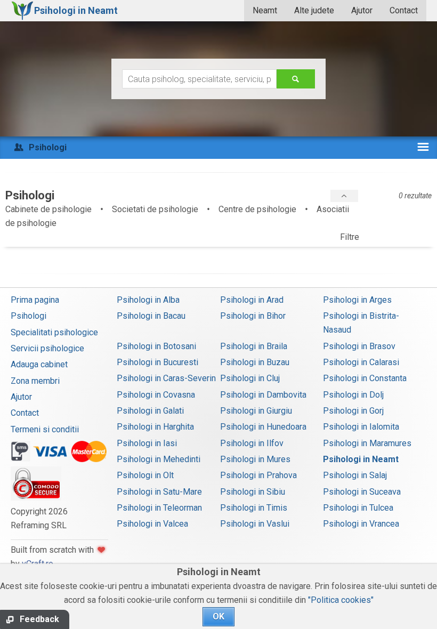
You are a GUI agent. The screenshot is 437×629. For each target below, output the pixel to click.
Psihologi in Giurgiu (256, 411)
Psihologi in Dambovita (263, 395)
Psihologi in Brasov (359, 346)
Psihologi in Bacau (151, 316)
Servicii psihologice (47, 348)
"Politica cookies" (341, 600)
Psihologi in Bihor (253, 316)
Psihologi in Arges (357, 300)
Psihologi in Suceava (362, 492)
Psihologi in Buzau (254, 362)
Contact (404, 10)
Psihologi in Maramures (367, 443)
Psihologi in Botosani (156, 346)
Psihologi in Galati (150, 411)
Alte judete (314, 10)
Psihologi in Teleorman (159, 508)
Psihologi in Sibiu (252, 492)
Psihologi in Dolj (353, 395)
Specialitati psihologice (54, 332)
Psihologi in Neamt (361, 459)
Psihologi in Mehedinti (158, 459)
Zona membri (35, 381)
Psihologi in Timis (253, 508)
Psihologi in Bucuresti (157, 362)
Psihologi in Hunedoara (263, 427)
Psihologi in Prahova (258, 475)
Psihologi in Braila (253, 346)
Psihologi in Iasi (147, 443)
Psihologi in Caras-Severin (166, 378)
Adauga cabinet (39, 364)
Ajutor (362, 10)
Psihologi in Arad (252, 300)
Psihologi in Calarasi (361, 362)
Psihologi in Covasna (156, 395)
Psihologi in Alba (148, 300)
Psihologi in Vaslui (254, 524)
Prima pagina (35, 300)
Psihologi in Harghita (155, 427)
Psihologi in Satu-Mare (159, 492)
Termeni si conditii (45, 429)
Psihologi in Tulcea (358, 508)
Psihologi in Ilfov (252, 443)
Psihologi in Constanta (365, 378)
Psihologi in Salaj (355, 475)
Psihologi (28, 316)
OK (218, 616)
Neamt (265, 10)
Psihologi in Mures (255, 459)
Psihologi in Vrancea (361, 524)
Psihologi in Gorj (353, 411)
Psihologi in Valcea (152, 524)
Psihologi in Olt (145, 475)
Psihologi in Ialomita (361, 427)
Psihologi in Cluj (250, 378)
